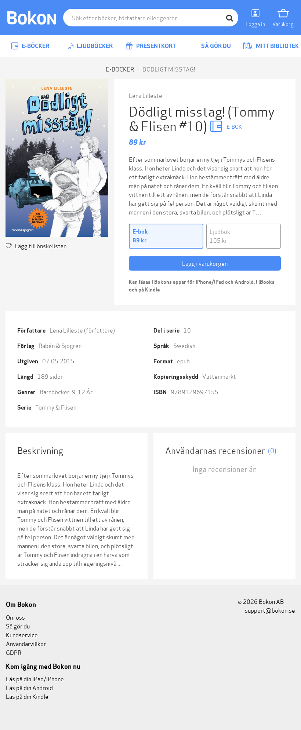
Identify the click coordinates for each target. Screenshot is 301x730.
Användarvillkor (26, 643)
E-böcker (35, 46)
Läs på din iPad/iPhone (35, 678)
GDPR (13, 652)
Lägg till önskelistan (40, 245)
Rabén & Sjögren (60, 345)
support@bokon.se (269, 610)
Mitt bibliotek (277, 46)
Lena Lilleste (145, 95)
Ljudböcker (94, 46)
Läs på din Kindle (27, 696)
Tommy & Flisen (55, 407)
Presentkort (155, 46)
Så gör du (215, 46)
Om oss (15, 617)
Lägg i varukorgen (205, 263)
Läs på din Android (29, 687)
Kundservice (22, 634)
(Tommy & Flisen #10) (202, 118)
